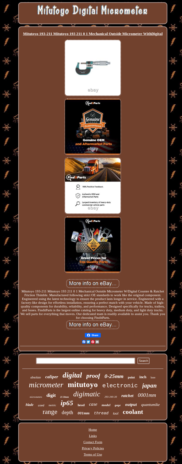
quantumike (150, 404)
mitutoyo (83, 384)
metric (52, 405)
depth (67, 412)
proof (93, 375)
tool (115, 413)
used (41, 405)
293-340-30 (111, 396)
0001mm (147, 395)
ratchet (127, 395)
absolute (35, 377)
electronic (120, 385)
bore (153, 377)
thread (101, 413)
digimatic (86, 394)
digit (51, 395)
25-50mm (64, 397)
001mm (83, 413)
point (131, 377)
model (106, 405)
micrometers (36, 396)
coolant (133, 411)
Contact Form (92, 442)
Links (93, 436)
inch (142, 377)
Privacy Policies (93, 448)
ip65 (67, 403)
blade (30, 404)
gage (118, 405)
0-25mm (114, 376)
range (50, 411)
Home (93, 429)
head (81, 405)
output (131, 404)
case (93, 404)
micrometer (46, 385)
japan (149, 385)
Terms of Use (93, 454)
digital (72, 375)
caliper (51, 376)
